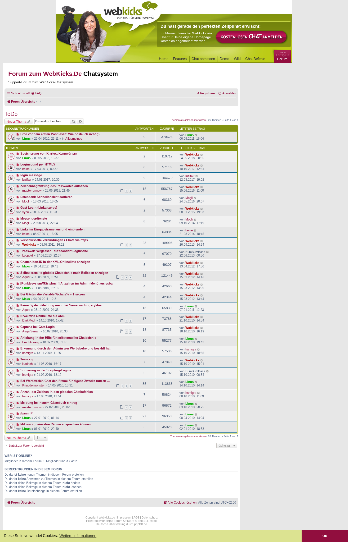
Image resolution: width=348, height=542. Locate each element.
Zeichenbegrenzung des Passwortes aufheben (54, 186)
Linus (26, 138)
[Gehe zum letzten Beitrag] (196, 135)
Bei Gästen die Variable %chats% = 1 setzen (52, 294)
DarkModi (28, 320)
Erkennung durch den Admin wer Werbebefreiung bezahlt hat (65, 348)
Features (180, 59)
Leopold (27, 255)
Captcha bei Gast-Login (37, 327)
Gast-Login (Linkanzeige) (38, 207)
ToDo (11, 114)
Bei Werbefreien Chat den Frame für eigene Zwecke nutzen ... (65, 381)
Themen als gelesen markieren (188, 120)
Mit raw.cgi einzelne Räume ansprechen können (55, 424)
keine (26, 169)
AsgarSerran (30, 331)
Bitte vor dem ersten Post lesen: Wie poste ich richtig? (60, 134)
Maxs (26, 266)
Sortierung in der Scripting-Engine (45, 370)
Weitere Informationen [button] (77, 536)
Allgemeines (73, 138)
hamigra (27, 353)
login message (31, 175)
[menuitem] (36, 93)
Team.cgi (27, 359)
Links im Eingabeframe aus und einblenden (52, 229)
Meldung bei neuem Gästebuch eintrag (48, 402)
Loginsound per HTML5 (37, 164)
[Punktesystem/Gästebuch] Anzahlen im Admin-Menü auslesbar (67, 283)
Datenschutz (150, 517)
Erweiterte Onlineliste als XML (42, 316)
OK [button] (324, 536)
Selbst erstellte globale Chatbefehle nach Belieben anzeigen (64, 273)
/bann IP (26, 413)
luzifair (26, 179)
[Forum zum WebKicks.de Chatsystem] (281, 55)
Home (163, 59)
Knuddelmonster (33, 385)
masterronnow (31, 190)
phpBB (106, 521)
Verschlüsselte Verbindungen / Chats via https (54, 240)
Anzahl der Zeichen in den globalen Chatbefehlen (56, 392)
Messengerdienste (33, 218)
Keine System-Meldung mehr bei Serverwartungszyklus (61, 305)
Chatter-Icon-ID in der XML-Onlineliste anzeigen (55, 262)
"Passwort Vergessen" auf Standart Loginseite (54, 251)
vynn (25, 212)
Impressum (124, 517)
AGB (136, 517)
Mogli (26, 201)
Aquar (26, 277)
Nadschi (27, 364)
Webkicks (192, 154)
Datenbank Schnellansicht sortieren (46, 197)
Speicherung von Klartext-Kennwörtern (48, 153)
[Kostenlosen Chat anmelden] (251, 37)
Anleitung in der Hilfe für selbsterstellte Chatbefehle (58, 338)
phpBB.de (140, 524)
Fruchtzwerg (30, 342)
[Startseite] (131, 14)
